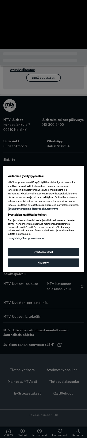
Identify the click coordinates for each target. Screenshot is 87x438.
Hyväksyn (43, 262)
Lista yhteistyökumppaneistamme (26, 238)
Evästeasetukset (43, 252)
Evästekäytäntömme (20, 208)
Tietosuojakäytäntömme (45, 208)
